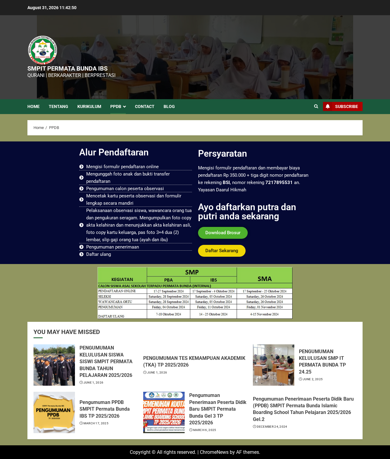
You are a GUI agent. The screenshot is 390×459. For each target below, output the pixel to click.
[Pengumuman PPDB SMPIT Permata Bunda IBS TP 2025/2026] (54, 412)
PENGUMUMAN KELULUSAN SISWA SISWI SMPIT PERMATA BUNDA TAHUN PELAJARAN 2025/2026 (106, 361)
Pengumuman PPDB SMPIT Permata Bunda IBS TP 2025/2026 (105, 409)
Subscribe (346, 106)
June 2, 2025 (313, 379)
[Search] (316, 106)
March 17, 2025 (95, 423)
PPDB (115, 106)
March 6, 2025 (204, 430)
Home (33, 106)
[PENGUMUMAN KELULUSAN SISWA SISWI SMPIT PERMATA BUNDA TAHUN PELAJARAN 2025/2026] (54, 365)
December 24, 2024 (272, 426)
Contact (144, 106)
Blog (169, 106)
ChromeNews (214, 452)
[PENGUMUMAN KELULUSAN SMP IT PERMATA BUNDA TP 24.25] (273, 365)
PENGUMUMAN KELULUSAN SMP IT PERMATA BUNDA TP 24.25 (322, 362)
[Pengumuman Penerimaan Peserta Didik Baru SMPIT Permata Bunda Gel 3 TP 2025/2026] (164, 412)
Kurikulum (89, 106)
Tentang (58, 106)
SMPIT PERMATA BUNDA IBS (67, 68)
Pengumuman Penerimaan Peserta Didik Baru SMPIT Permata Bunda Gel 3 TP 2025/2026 (217, 409)
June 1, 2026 (93, 382)
